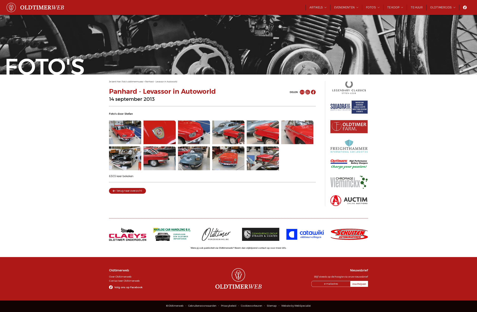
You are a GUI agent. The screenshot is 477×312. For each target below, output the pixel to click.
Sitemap (272, 305)
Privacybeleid (228, 305)
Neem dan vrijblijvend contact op (252, 248)
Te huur (417, 7)
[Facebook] (313, 92)
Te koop (393, 7)
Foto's (371, 7)
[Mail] (302, 92)
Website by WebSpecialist (296, 305)
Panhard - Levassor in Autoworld (161, 81)
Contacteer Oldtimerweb (124, 280)
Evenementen (344, 7)
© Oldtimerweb (175, 305)
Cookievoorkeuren (251, 305)
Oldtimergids (441, 7)
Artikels (316, 7)
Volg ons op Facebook (128, 287)
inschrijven (359, 283)
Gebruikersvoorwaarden (202, 305)
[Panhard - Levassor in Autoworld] (125, 132)
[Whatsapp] (307, 92)
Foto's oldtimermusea (132, 81)
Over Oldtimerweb (120, 276)
